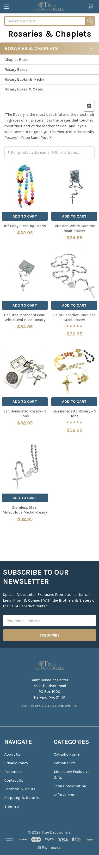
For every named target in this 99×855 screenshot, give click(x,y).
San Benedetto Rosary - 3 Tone (24, 413)
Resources (13, 771)
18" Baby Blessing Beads (25, 226)
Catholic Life (64, 763)
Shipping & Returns (22, 797)
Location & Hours (19, 789)
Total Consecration (70, 786)
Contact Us (13, 780)
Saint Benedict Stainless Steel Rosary (74, 317)
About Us (12, 754)
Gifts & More (65, 794)
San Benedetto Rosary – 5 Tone (74, 413)
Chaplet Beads (17, 59)
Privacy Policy (16, 763)
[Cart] (91, 6)
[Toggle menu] (6, 6)
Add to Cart (24, 216)
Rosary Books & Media (24, 79)
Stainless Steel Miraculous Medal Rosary (25, 509)
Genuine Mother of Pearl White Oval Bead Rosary (25, 317)
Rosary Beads (16, 69)
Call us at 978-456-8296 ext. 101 (49, 706)
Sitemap (11, 806)
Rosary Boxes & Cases (24, 89)
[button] (89, 106)
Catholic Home (67, 754)
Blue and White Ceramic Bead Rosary (74, 228)
